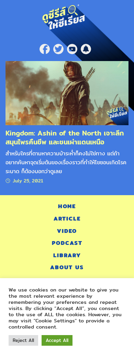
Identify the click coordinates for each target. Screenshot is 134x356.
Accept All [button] (57, 340)
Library (67, 255)
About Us (67, 267)
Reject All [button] (23, 340)
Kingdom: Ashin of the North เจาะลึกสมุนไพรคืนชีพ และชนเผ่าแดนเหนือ (64, 137)
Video (67, 231)
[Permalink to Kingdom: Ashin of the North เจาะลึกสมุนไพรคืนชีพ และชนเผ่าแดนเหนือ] (67, 92)
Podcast (67, 243)
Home (67, 206)
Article (67, 218)
